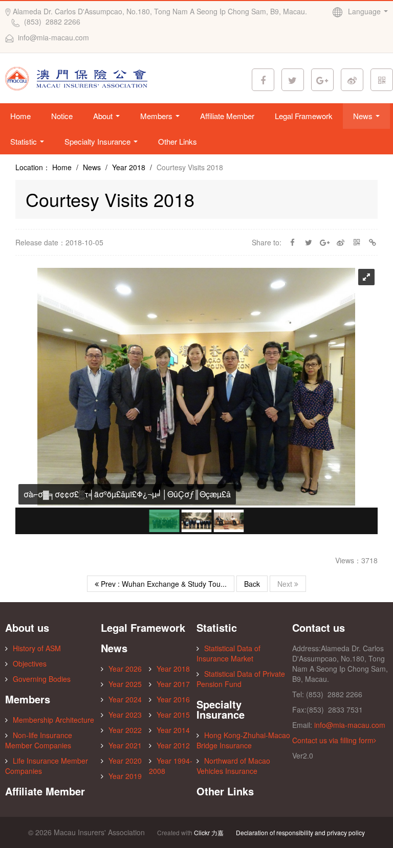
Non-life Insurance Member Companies (38, 740)
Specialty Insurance (98, 141)
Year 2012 (173, 745)
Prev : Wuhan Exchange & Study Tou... (163, 584)
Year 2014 (173, 730)
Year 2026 (125, 668)
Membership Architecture (53, 720)
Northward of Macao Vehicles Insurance (233, 765)
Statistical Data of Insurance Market (228, 653)
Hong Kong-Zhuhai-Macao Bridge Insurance (243, 740)
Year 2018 (128, 167)
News (364, 115)
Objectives (30, 663)
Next (285, 584)
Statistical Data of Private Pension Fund (240, 679)
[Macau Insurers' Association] (78, 77)
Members (157, 115)
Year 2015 (173, 714)
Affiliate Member (227, 115)
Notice (62, 115)
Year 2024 (125, 699)
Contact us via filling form (333, 740)
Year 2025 (125, 684)
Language (365, 11)
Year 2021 (125, 745)
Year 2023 (125, 714)
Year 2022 (125, 730)
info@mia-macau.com (349, 725)
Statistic (24, 141)
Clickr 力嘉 (209, 832)
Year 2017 (173, 684)
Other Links (177, 141)
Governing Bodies (42, 679)
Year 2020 (125, 760)
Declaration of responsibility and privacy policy (300, 832)
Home (20, 115)
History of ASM (37, 648)
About (104, 115)
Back (252, 584)
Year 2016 (173, 699)
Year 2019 (125, 776)
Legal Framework (304, 115)
